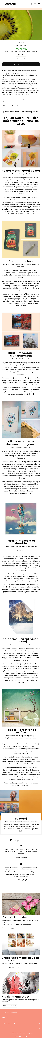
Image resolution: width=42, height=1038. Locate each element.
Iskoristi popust (10, 928)
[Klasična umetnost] (21, 983)
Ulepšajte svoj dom (11, 967)
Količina (21, 54)
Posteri (20, 42)
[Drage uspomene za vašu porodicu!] (21, 944)
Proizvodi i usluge (9, 1012)
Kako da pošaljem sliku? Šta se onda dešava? (18, 100)
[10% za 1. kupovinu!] (21, 904)
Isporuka (16, 51)
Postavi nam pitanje (11, 105)
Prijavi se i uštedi (9, 1023)
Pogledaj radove (10, 1006)
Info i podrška (8, 1018)
